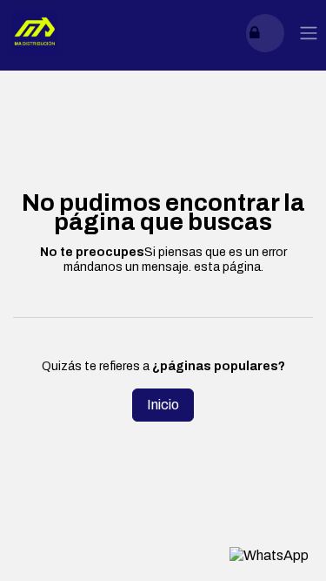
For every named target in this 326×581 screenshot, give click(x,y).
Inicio (163, 404)
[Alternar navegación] (308, 33)
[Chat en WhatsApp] (269, 555)
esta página (227, 267)
